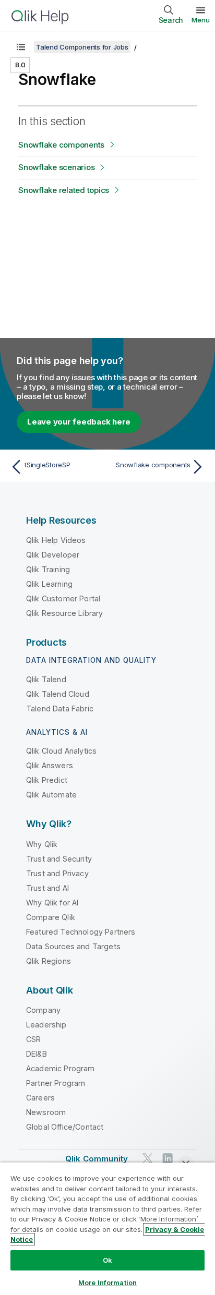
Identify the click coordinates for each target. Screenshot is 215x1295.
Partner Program (55, 1083)
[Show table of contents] (21, 47)
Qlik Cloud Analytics (61, 750)
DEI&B (36, 1053)
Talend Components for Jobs (82, 47)
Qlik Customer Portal (63, 598)
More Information (107, 1282)
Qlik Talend (46, 679)
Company (43, 1010)
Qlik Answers (49, 765)
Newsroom (46, 1112)
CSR (33, 1039)
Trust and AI (47, 887)
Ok (107, 1260)
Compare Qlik (50, 917)
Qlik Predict (46, 780)
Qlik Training (48, 569)
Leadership (46, 1024)
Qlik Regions (48, 961)
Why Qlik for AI (52, 902)
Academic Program (60, 1068)
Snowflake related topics (63, 190)
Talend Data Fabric (59, 708)
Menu (201, 20)
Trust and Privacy (57, 873)
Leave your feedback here (78, 422)
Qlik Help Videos (56, 540)
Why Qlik (41, 844)
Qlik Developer (52, 554)
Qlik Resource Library (64, 613)
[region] (107, 1228)
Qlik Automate (51, 794)
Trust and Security (59, 858)
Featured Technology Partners (80, 931)
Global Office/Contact (64, 1126)
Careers (40, 1097)
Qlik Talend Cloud (57, 693)
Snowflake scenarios (56, 167)
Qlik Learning (49, 583)
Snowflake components (61, 145)
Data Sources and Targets (73, 946)
